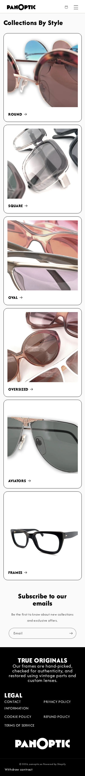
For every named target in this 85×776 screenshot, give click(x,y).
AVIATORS (17, 481)
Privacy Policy (57, 701)
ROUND (15, 114)
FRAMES (15, 573)
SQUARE (15, 206)
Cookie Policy (17, 716)
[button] (76, 7)
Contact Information (16, 705)
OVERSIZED (18, 389)
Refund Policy (57, 716)
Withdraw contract (19, 769)
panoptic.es (35, 764)
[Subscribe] (71, 633)
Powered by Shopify (54, 764)
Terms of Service (19, 725)
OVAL (13, 298)
